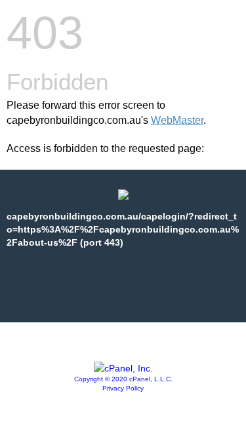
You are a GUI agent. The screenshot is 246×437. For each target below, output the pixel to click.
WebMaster (177, 120)
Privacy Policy (123, 388)
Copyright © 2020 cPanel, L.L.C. (123, 379)
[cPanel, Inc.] (123, 368)
